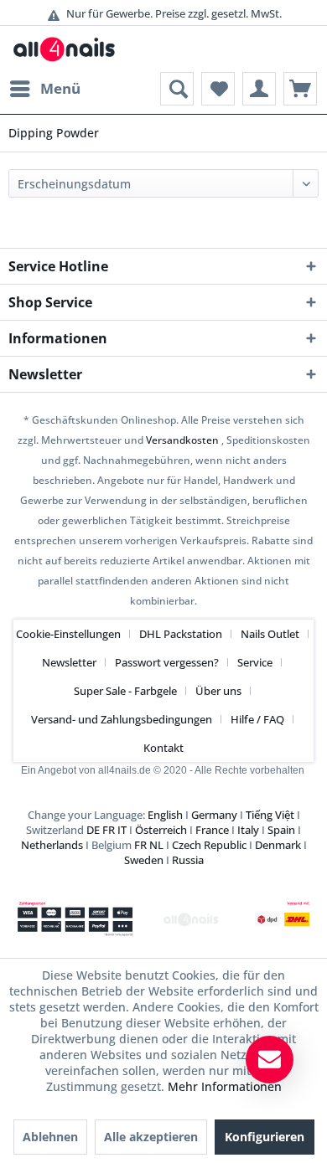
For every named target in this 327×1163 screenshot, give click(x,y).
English (165, 814)
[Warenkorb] (300, 88)
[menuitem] (44, 88)
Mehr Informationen (225, 1086)
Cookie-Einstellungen (68, 633)
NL (156, 844)
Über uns (218, 690)
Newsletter (69, 662)
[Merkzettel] (218, 88)
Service (254, 662)
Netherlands (52, 844)
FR (108, 829)
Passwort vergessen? (167, 662)
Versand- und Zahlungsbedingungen (121, 719)
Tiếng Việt (270, 814)
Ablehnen (50, 1137)
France (212, 829)
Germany (214, 814)
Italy (248, 829)
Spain (281, 829)
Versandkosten (182, 440)
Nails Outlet (270, 633)
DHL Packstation (180, 633)
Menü (60, 88)
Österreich (161, 829)
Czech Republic (209, 844)
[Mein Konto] (259, 88)
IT (122, 829)
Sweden (144, 859)
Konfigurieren (264, 1137)
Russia (188, 859)
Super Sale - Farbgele (125, 690)
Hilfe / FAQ (257, 719)
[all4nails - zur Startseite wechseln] (68, 49)
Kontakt (163, 747)
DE (93, 829)
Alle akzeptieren (151, 1137)
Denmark (278, 844)
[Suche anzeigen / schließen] (177, 88)
